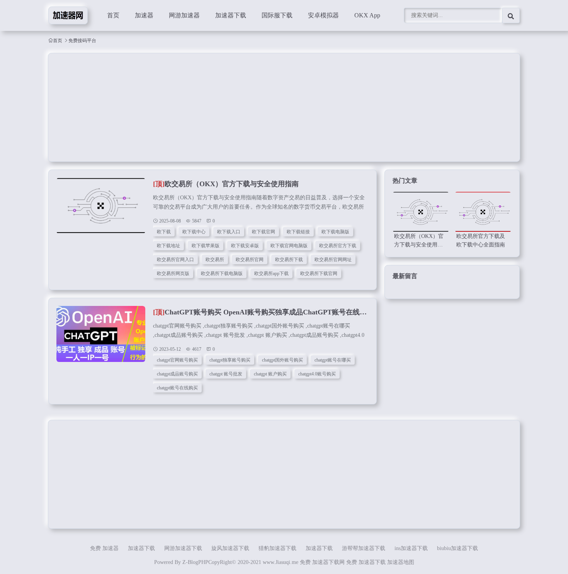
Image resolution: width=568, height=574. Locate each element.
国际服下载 (277, 15)
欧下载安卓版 (245, 245)
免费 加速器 (104, 548)
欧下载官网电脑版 (289, 245)
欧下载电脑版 (335, 231)
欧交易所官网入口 (175, 259)
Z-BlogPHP (195, 562)
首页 (113, 15)
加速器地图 (400, 562)
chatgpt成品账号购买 (177, 374)
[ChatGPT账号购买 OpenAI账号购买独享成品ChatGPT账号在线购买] (100, 338)
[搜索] (511, 15)
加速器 (144, 15)
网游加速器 (184, 15)
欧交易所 (215, 259)
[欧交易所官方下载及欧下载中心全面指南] (483, 212)
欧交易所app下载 (271, 273)
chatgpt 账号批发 (225, 374)
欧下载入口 (228, 231)
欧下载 (164, 231)
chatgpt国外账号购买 (282, 360)
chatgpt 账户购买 (270, 374)
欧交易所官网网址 (333, 259)
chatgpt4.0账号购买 (317, 374)
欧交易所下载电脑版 (222, 273)
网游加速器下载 (183, 548)
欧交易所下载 (289, 259)
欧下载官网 (263, 231)
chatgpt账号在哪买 (333, 360)
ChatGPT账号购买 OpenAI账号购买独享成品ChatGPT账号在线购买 (263, 312)
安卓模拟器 (323, 15)
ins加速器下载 (411, 548)
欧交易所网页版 (173, 273)
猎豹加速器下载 (277, 548)
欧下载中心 (194, 231)
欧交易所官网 (250, 259)
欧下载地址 (168, 245)
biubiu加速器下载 (457, 548)
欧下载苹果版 (205, 245)
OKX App (367, 15)
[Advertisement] (280, 107)
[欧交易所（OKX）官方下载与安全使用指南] (100, 210)
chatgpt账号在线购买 (177, 388)
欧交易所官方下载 (337, 245)
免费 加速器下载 (366, 562)
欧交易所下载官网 (318, 273)
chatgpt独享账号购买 (229, 360)
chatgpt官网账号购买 (177, 360)
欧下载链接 (298, 231)
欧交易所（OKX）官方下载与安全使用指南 (226, 184)
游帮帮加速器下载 (363, 548)
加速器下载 (230, 15)
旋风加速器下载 (230, 548)
